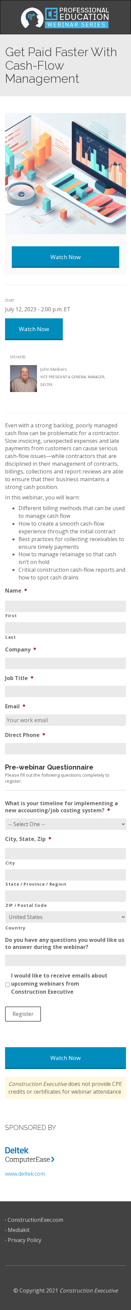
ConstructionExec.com (35, 1220)
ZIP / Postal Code (26, 905)
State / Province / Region (36, 884)
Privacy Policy (24, 1240)
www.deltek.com (25, 1173)
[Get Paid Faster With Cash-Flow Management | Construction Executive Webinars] (65, 17)
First (11, 615)
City (10, 863)
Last (10, 637)
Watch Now (65, 1058)
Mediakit (19, 1230)
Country (15, 928)
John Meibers (53, 369)
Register (23, 1014)
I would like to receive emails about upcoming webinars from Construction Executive (59, 983)
